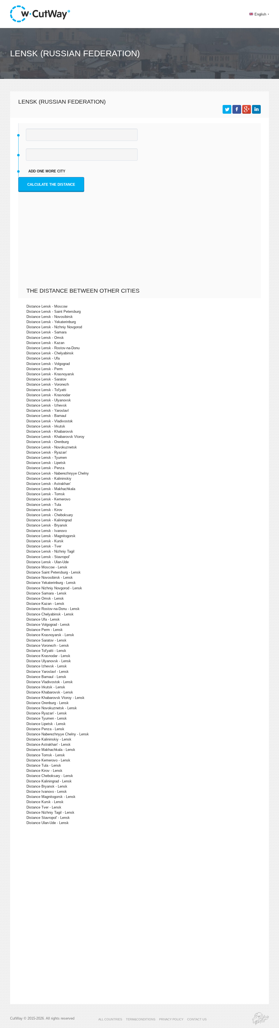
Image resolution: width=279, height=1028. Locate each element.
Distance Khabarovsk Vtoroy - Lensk (55, 698)
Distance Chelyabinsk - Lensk (50, 614)
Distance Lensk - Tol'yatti (46, 390)
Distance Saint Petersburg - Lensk (53, 572)
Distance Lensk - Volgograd (48, 364)
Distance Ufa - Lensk (43, 619)
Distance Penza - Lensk (45, 729)
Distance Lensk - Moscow (46, 306)
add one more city (46, 171)
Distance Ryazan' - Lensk (46, 713)
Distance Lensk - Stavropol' (48, 557)
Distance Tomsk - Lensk (45, 755)
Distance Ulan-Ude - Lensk (47, 823)
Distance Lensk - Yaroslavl (47, 410)
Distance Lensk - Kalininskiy (48, 478)
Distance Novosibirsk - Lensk (49, 577)
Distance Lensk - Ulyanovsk (48, 400)
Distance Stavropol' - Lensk (48, 818)
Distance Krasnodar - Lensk (48, 656)
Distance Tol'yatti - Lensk (46, 651)
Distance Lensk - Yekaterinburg (51, 322)
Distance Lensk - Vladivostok (49, 421)
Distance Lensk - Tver (43, 546)
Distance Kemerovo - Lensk (48, 760)
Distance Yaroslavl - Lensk (47, 672)
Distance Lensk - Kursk (44, 541)
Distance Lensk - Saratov (46, 379)
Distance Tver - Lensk (43, 807)
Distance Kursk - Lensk (44, 802)
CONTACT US (197, 1019)
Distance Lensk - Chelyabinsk (50, 353)
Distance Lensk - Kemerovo (48, 499)
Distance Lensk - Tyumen (46, 458)
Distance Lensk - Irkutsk (45, 426)
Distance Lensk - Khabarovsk (49, 431)
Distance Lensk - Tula (43, 505)
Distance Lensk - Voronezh (47, 384)
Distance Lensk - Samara (46, 332)
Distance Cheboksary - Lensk (49, 776)
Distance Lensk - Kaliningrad (49, 520)
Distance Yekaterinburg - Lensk (51, 583)
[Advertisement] (141, 246)
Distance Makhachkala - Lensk (50, 750)
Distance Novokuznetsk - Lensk (51, 708)
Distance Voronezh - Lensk (47, 645)
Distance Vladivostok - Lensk (49, 682)
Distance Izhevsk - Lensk (46, 666)
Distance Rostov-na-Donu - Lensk (53, 609)
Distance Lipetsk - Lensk (46, 724)
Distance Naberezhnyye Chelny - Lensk (57, 734)
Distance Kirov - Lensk (44, 771)
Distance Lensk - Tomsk (45, 494)
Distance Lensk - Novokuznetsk (51, 447)
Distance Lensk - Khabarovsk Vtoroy (55, 437)
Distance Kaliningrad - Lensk (49, 781)
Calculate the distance (51, 184)
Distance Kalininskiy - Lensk (48, 739)
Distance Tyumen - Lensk (46, 718)
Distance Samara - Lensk (46, 593)
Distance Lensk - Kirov (44, 510)
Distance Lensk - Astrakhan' (48, 484)
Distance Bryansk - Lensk (46, 786)
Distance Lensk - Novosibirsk (49, 317)
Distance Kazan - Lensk (45, 604)
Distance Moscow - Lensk (46, 567)
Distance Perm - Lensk (44, 630)
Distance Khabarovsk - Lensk (49, 692)
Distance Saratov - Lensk (46, 640)
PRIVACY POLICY (171, 1019)
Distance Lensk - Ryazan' (46, 452)
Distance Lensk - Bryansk (46, 525)
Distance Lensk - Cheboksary (49, 515)
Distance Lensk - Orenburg (47, 442)
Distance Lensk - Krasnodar (48, 395)
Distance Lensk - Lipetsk (46, 463)
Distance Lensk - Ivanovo (46, 531)
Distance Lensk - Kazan (45, 343)
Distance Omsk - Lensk (45, 598)
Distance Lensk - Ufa (43, 358)
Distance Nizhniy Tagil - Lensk (50, 812)
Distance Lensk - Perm (44, 369)
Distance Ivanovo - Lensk (46, 791)
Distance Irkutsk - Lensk (45, 687)
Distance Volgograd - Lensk (48, 625)
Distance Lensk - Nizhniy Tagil (50, 551)
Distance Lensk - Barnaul (46, 416)
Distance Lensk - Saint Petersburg (53, 311)
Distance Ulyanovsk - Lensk (48, 661)
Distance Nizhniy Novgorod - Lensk (54, 588)
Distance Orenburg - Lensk (47, 703)
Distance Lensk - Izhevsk (46, 405)
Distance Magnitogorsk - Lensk (50, 797)
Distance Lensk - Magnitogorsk (50, 536)
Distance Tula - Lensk (43, 765)
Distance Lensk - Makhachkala (50, 489)
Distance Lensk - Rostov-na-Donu (53, 348)
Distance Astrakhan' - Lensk (48, 744)
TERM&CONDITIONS (140, 1019)
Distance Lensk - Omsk (45, 338)
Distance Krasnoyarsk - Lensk (50, 635)
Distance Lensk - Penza (45, 468)
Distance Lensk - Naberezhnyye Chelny (57, 473)
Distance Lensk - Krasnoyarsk (50, 374)
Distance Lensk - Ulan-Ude (47, 562)
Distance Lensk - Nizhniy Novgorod (54, 327)
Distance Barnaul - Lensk (46, 677)
